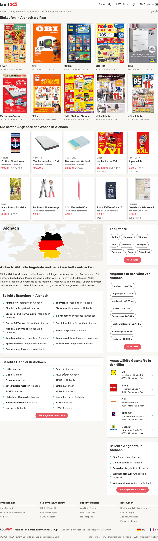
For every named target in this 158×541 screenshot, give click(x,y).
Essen (130, 252)
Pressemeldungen (129, 521)
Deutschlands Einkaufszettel (134, 508)
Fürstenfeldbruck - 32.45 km (126, 324)
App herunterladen (129, 516)
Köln (114, 244)
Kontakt (127, 537)
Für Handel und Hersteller (12, 512)
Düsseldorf (144, 252)
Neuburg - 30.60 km (122, 339)
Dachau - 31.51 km (121, 308)
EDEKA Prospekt (48, 508)
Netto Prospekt (87, 512)
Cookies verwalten (149, 537)
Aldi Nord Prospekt (89, 508)
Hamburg (127, 237)
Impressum (100, 537)
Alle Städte (132, 260)
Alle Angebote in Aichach (52, 415)
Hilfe (90, 537)
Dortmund (117, 252)
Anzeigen (150, 12)
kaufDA (3, 12)
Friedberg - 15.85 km (122, 331)
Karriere (4, 516)
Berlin (115, 237)
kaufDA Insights (128, 512)
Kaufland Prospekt (49, 512)
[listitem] (15, 47)
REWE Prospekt (47, 516)
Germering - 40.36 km (123, 316)
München (142, 237)
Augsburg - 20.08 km (123, 293)
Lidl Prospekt (86, 516)
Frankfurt (126, 244)
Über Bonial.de (7, 508)
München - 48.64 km (122, 286)
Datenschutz (114, 537)
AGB (135, 537)
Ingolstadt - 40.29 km (123, 301)
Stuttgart (142, 244)
